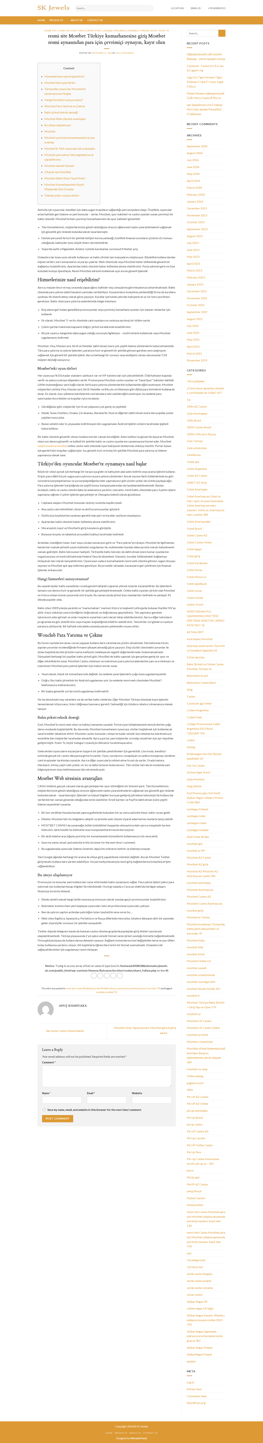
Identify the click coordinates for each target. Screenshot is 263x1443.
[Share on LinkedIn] (120, 976)
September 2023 (197, 229)
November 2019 (197, 360)
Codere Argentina (198, 710)
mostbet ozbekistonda (201, 975)
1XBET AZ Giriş (197, 482)
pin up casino (195, 1124)
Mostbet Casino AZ (199, 896)
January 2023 (195, 284)
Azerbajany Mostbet (200, 639)
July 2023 (193, 242)
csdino (191, 740)
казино (191, 1361)
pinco (190, 1170)
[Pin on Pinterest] (113, 976)
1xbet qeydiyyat (197, 583)
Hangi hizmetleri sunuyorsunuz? (63, 99)
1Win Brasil (194, 420)
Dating (191, 747)
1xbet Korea (194, 570)
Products (56, 20)
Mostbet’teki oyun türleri (59, 82)
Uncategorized (196, 1260)
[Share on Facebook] (94, 976)
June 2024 (193, 167)
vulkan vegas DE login (200, 1308)
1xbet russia (194, 590)
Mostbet (49, 131)
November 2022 (197, 298)
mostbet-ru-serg (197, 1069)
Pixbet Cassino (196, 1198)
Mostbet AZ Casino (199, 857)
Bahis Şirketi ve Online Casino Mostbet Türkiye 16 (205, 666)
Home (41, 20)
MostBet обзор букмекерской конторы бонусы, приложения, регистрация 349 (206, 1055)
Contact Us (95, 20)
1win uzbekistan (197, 448)
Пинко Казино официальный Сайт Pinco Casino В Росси (205, 96)
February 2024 (196, 194)
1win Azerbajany (197, 413)
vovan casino (195, 1294)
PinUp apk (193, 1177)
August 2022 (195, 319)
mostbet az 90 (195, 850)
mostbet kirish (196, 954)
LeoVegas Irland (196, 823)
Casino (191, 696)
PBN (190, 1089)
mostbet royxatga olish (201, 981)
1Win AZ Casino (197, 406)
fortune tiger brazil (198, 772)
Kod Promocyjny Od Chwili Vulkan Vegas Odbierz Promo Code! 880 (205, 797)
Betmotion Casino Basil (201, 682)
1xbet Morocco (196, 576)
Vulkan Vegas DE (197, 1301)
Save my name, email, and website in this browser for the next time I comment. (94, 1109)
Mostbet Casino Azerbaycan (204, 903)
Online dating (195, 1076)
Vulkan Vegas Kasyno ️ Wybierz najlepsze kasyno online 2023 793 (206, 1320)
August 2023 (195, 236)
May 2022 (193, 339)
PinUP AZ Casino (197, 1184)
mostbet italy (195, 947)
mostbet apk (195, 843)
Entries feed (194, 1389)
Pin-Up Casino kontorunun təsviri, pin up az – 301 (203, 1161)
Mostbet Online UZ (199, 961)
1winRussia (194, 454)
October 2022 (195, 305)
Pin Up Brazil (195, 1117)
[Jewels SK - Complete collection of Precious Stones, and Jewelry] (53, 8)
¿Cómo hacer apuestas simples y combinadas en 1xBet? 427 (205, 390)
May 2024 (193, 173)
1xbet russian (195, 597)
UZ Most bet (195, 1267)
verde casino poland (199, 1280)
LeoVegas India (196, 816)
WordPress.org (196, 1403)
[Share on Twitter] (100, 976)
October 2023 (195, 222)
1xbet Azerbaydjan (198, 521)
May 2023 (193, 256)
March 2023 (194, 270)
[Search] (150, 8)
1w (189, 399)
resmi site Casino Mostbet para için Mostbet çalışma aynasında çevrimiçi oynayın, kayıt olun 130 (206, 1218)
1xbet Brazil (194, 528)
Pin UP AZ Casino (197, 1096)
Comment (48, 1062)
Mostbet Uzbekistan (200, 1041)
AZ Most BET (195, 632)
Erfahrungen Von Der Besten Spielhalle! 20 (204, 756)
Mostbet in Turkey (198, 917)
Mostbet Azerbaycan (200, 889)
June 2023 (193, 249)
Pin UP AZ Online (197, 1103)
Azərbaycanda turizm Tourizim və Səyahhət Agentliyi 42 (206, 648)
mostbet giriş (195, 910)
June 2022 (193, 332)
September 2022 (197, 312)
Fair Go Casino (196, 765)
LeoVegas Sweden (198, 830)
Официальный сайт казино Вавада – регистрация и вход (206, 56)
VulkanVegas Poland (199, 1354)
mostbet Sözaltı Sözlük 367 (203, 988)
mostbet (100, 992)
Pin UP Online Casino (200, 1145)
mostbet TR (111, 992)
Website (137, 1093)
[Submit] (221, 33)
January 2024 (195, 201)
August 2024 (195, 153)
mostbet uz (194, 1014)
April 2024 (193, 180)
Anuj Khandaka (125, 53)
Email (91, 1093)
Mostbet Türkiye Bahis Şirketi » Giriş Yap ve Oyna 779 (205, 1005)
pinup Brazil (194, 1191)
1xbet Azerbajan (197, 489)
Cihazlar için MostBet (57, 172)
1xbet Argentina (197, 468)
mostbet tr (193, 995)
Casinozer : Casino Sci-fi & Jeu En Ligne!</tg (205, 68)
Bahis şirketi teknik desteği (61, 112)
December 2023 (197, 208)
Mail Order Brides (198, 836)
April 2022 (193, 346)
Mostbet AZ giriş (197, 864)
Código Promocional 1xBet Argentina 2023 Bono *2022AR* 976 (203, 728)
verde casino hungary (200, 1273)
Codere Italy (194, 717)
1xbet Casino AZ (197, 535)
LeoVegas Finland (197, 809)
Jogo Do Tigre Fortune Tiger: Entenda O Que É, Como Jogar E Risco (205, 82)
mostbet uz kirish (197, 1034)
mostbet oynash (196, 968)
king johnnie (194, 786)
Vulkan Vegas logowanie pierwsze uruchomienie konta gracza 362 (205, 1336)
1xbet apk (193, 461)
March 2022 (194, 353)
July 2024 (193, 160)
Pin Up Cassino (196, 1138)
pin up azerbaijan (197, 1110)
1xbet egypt (194, 549)
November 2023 (197, 215)
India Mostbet (195, 779)
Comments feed (196, 1396)
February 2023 (196, 277)
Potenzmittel (195, 1205)
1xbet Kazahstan (197, 563)
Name (46, 1093)
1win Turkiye (195, 441)
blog (190, 689)
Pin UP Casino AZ (197, 1131)
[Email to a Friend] (107, 976)
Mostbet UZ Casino (199, 1021)
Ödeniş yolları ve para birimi (61, 195)
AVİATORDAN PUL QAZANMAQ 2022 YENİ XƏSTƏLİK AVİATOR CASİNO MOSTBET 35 (205, 618)
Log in (190, 1382)
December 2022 (197, 291)
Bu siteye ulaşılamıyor (57, 125)
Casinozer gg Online (199, 703)
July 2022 (193, 325)
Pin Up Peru (194, 1152)
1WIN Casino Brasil (199, 427)
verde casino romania (200, 1287)
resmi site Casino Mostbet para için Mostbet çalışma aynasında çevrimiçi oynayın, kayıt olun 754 (106, 30)
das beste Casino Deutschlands (65, 1030)
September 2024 (197, 146)
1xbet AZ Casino (197, 475)
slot (189, 1253)
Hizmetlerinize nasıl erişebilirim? (64, 76)
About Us (76, 20)
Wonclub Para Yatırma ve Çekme (64, 106)
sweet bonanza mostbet (52, 445)
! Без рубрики (195, 381)
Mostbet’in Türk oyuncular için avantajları (69, 148)
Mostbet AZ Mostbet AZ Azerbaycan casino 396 (202, 874)
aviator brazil (195, 604)
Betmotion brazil (197, 675)
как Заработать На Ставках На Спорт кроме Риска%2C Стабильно (205, 109)
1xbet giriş (193, 556)
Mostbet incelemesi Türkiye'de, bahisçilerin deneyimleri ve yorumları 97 (206, 929)
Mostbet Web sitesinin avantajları (65, 118)
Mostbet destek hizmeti (59, 165)
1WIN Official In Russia (201, 434)
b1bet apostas (196, 657)
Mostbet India (195, 940)
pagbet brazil (195, 1083)
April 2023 (193, 263)
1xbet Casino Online (199, 542)
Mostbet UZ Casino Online (203, 1027)
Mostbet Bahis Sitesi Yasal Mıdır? (65, 178)
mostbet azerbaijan (199, 882)
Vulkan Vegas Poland (199, 1347)
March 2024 (194, 187)
